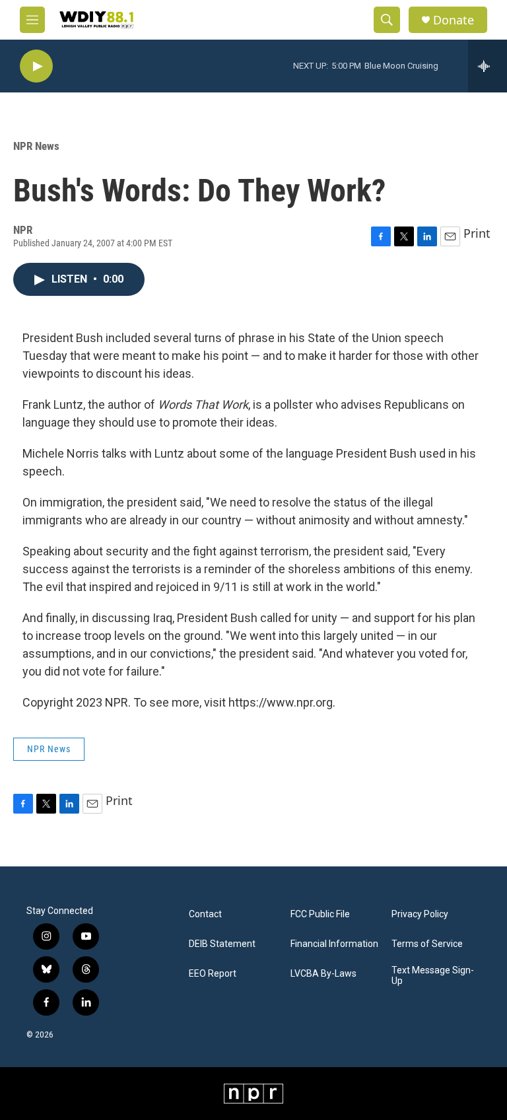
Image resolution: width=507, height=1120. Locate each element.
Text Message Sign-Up (432, 975)
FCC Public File (320, 914)
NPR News (36, 146)
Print (476, 233)
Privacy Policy (419, 914)
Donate (453, 20)
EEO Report (212, 974)
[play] (36, 66)
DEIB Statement (222, 944)
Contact (205, 914)
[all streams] (487, 66)
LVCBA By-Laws (323, 974)
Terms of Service (427, 944)
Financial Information (334, 944)
